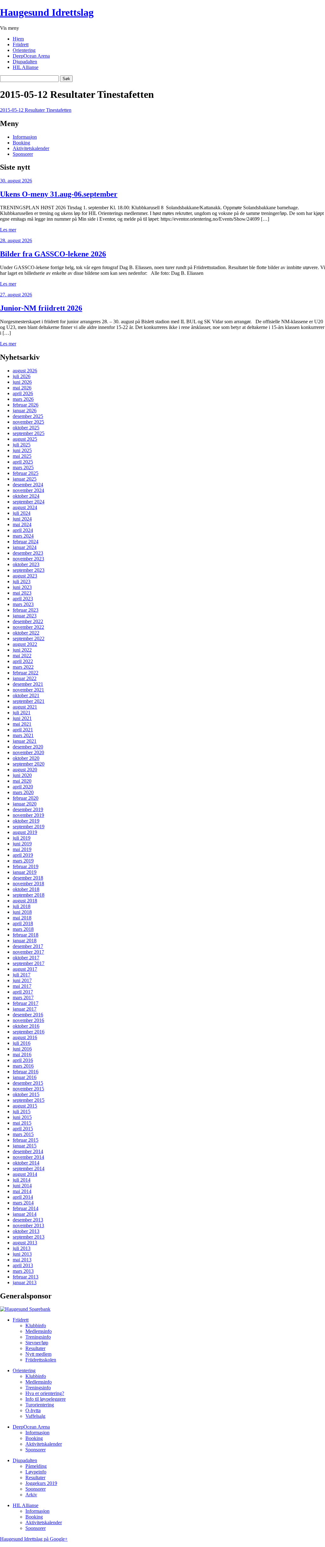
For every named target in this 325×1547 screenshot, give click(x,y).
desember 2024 (28, 484)
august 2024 (25, 507)
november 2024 (28, 490)
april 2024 (23, 530)
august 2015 (25, 1105)
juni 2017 (22, 980)
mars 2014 (23, 1202)
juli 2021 (21, 712)
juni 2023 (22, 587)
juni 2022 (22, 650)
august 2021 (25, 707)
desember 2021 (28, 684)
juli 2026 (21, 376)
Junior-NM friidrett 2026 (41, 308)
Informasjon (25, 137)
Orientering (24, 50)
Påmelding (36, 1466)
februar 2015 (25, 1140)
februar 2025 (25, 473)
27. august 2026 (16, 294)
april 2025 (23, 461)
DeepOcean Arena (31, 56)
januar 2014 (24, 1214)
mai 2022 (22, 655)
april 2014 (23, 1197)
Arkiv (31, 1494)
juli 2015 (21, 1111)
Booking (21, 142)
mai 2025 (22, 456)
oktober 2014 (26, 1162)
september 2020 (28, 764)
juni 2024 (22, 518)
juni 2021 (22, 718)
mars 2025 (23, 467)
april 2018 (23, 923)
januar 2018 (24, 940)
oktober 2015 (26, 1094)
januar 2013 (24, 1282)
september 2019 (28, 826)
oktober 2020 (26, 758)
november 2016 (28, 1020)
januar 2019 (24, 872)
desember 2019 (28, 809)
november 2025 (28, 422)
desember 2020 (28, 746)
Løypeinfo (35, 1471)
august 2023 (25, 575)
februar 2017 (25, 1003)
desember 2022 (28, 621)
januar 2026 (24, 410)
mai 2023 (22, 593)
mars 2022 (23, 667)
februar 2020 (25, 798)
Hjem (18, 38)
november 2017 (28, 952)
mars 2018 (23, 929)
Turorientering (39, 1404)
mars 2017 (23, 997)
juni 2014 (22, 1185)
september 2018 (28, 895)
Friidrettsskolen (40, 1359)
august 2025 (25, 439)
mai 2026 (22, 387)
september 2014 (28, 1168)
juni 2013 (22, 1254)
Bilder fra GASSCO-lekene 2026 (53, 254)
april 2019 (23, 855)
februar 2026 (25, 404)
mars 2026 (23, 399)
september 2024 (28, 501)
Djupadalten (25, 61)
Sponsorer (23, 154)
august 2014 (25, 1174)
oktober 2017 (26, 957)
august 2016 (25, 1037)
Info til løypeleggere (45, 1399)
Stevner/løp (36, 1342)
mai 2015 (22, 1123)
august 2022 (25, 644)
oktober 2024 (26, 496)
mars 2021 (23, 735)
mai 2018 (22, 917)
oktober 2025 (26, 427)
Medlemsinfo (38, 1331)
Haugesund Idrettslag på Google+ (34, 1539)
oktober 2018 (26, 889)
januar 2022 (24, 678)
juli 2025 (21, 444)
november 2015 (28, 1088)
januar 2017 (24, 1009)
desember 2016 (28, 1014)
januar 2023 (24, 615)
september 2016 (28, 1031)
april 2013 (23, 1265)
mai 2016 (22, 1054)
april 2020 (23, 786)
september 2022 (28, 638)
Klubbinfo (35, 1325)
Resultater (35, 1348)
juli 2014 (21, 1180)
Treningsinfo (38, 1337)
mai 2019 (22, 849)
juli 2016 (21, 1043)
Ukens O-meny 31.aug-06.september (58, 194)
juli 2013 (21, 1248)
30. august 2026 (16, 180)
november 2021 (28, 689)
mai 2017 (22, 986)
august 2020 (25, 769)
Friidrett (21, 44)
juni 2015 (22, 1117)
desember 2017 (28, 946)
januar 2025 (24, 479)
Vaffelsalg (35, 1416)
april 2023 (23, 598)
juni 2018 (22, 912)
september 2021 (28, 701)
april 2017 (23, 991)
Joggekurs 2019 (41, 1483)
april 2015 (23, 1128)
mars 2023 (23, 604)
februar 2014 (25, 1208)
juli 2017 (21, 974)
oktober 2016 (26, 1026)
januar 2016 (24, 1077)
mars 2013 (23, 1271)
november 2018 (28, 883)
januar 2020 (24, 803)
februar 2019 (25, 866)
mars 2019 (23, 860)
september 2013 (28, 1237)
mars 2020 (23, 792)
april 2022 (23, 661)
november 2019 (28, 815)
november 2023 (28, 558)
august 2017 (25, 969)
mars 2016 (23, 1066)
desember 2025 (28, 416)
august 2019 (25, 832)
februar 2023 (25, 610)
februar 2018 (25, 935)
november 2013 (28, 1225)
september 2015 (28, 1100)
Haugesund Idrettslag (47, 12)
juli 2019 (21, 838)
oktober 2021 (26, 695)
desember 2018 (28, 878)
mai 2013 (22, 1259)
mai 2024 (22, 524)
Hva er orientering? (44, 1393)
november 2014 (28, 1157)
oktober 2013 (26, 1231)
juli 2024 (21, 513)
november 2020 (28, 752)
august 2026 (25, 370)
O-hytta (33, 1410)
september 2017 (28, 963)
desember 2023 (28, 553)
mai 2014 (22, 1191)
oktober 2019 (26, 821)
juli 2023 (21, 581)
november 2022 (28, 627)
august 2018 (25, 900)
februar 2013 (25, 1276)
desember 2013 (28, 1219)
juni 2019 (22, 843)
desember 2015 (28, 1083)
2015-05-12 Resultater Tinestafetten (35, 110)
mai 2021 (22, 724)
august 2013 (25, 1242)
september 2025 (28, 433)
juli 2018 (21, 906)
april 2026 (23, 393)
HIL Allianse (25, 67)
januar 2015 (24, 1145)
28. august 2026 (16, 240)
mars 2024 (23, 536)
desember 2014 (28, 1151)
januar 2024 (24, 547)
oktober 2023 (26, 564)
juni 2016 (22, 1048)
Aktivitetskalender (31, 148)
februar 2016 (25, 1071)
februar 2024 (25, 541)
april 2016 (23, 1060)
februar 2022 (25, 672)
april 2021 (23, 729)
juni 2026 (22, 382)
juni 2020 (22, 775)
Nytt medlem (38, 1354)
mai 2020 (22, 781)
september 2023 (28, 570)
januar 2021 (24, 741)
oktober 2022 (26, 632)
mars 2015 (23, 1134)
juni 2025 (22, 450)
